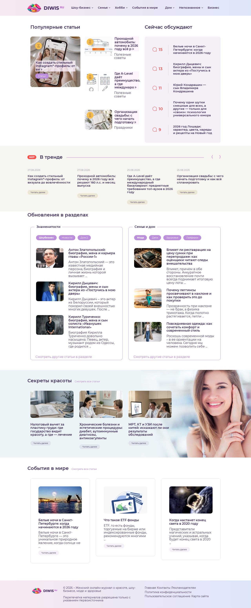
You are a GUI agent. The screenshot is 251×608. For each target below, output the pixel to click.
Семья (103, 7)
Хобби (120, 7)
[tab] (47, 237)
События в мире (145, 7)
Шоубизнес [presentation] (46, 237)
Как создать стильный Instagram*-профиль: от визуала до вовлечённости (49, 179)
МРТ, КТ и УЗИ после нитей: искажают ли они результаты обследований (148, 430)
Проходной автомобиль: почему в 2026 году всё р (126, 44)
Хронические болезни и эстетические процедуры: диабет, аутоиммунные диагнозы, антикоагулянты (101, 431)
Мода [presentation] (140, 237)
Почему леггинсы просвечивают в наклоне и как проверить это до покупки (188, 295)
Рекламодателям (183, 588)
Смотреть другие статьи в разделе (63, 357)
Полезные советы (122, 56)
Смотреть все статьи (87, 381)
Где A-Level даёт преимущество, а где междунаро (127, 80)
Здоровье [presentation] (172, 237)
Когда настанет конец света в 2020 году (187, 521)
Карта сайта (200, 596)
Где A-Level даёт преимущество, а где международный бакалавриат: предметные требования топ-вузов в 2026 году (150, 184)
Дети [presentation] (155, 237)
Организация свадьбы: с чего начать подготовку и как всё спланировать (200, 179)
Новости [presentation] (67, 237)
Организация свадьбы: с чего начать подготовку (126, 117)
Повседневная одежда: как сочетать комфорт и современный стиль (189, 327)
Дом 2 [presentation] (84, 237)
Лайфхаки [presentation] (192, 237)
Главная (150, 588)
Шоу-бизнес (81, 7)
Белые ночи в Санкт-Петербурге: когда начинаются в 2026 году (58, 523)
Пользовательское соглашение (167, 596)
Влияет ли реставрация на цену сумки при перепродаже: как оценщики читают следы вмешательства (188, 256)
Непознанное (189, 7)
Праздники (123, 127)
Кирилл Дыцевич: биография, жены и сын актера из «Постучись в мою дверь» (91, 288)
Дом (168, 7)
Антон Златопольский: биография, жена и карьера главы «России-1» (91, 253)
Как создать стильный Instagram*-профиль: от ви (55, 66)
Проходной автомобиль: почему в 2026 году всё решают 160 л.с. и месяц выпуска (96, 180)
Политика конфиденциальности (168, 592)
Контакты (163, 588)
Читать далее (38, 192)
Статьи (42, 76)
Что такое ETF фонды (121, 520)
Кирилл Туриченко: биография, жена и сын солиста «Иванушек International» (88, 322)
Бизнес (213, 7)
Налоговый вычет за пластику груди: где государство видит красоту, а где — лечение (51, 430)
